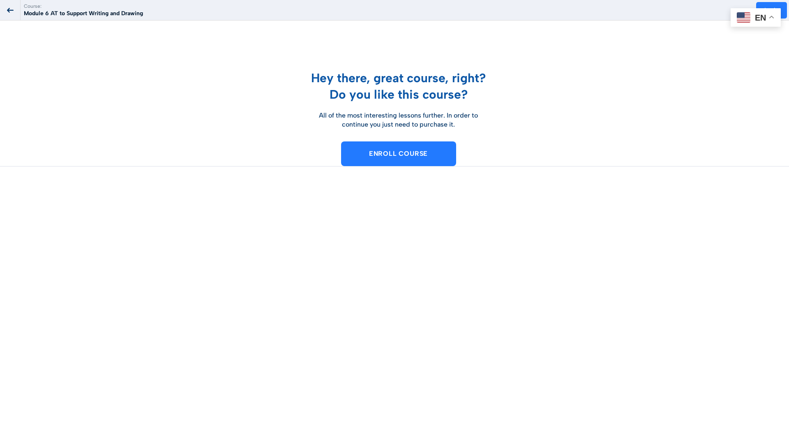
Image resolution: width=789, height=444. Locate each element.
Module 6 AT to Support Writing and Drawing (83, 13)
